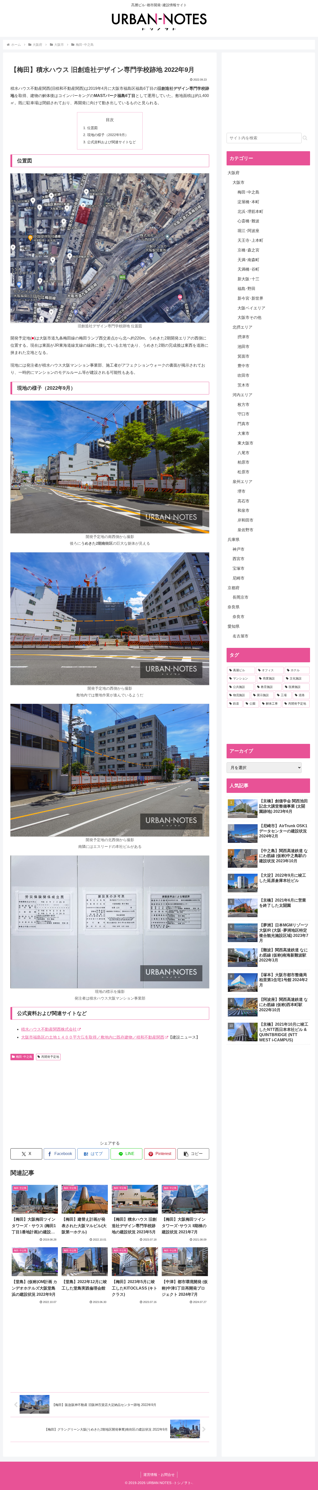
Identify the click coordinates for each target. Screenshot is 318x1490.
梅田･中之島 (24, 1056)
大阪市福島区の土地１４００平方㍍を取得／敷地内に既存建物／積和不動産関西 (92, 1037)
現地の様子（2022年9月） (107, 135)
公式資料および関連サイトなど (111, 142)
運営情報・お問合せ (159, 1475)
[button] (193, 1153)
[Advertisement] (60, 1099)
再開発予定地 (50, 1056)
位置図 (92, 128)
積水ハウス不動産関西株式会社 (49, 1029)
